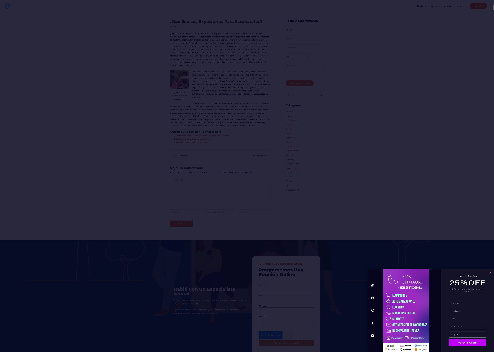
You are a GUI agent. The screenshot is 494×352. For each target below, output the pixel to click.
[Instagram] (372, 310)
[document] (247, 176)
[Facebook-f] (372, 323)
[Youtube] (372, 335)
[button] (490, 272)
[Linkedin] (372, 297)
